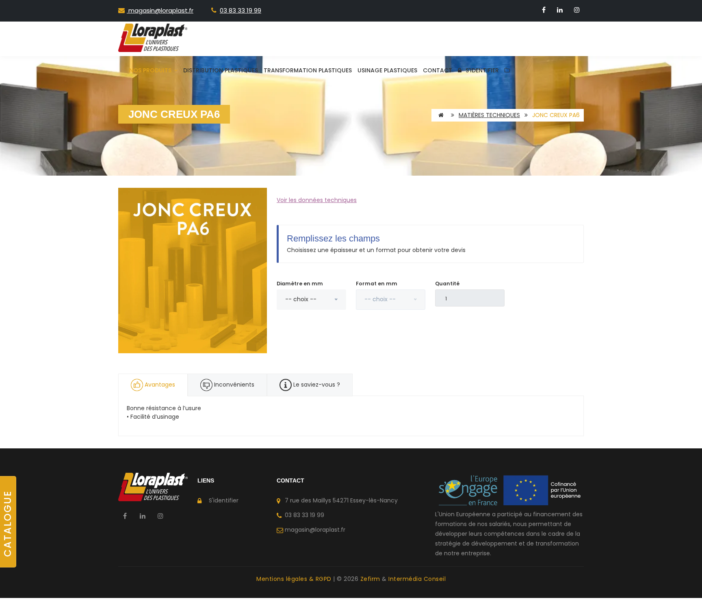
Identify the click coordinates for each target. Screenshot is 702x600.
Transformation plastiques (308, 70)
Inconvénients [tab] (233, 384)
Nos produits (151, 70)
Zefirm (371, 579)
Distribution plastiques (220, 70)
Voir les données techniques (317, 200)
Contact (437, 70)
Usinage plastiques (387, 70)
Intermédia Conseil (417, 579)
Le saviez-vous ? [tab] (316, 384)
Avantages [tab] (160, 384)
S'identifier (482, 70)
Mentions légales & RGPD (294, 579)
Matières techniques (489, 115)
